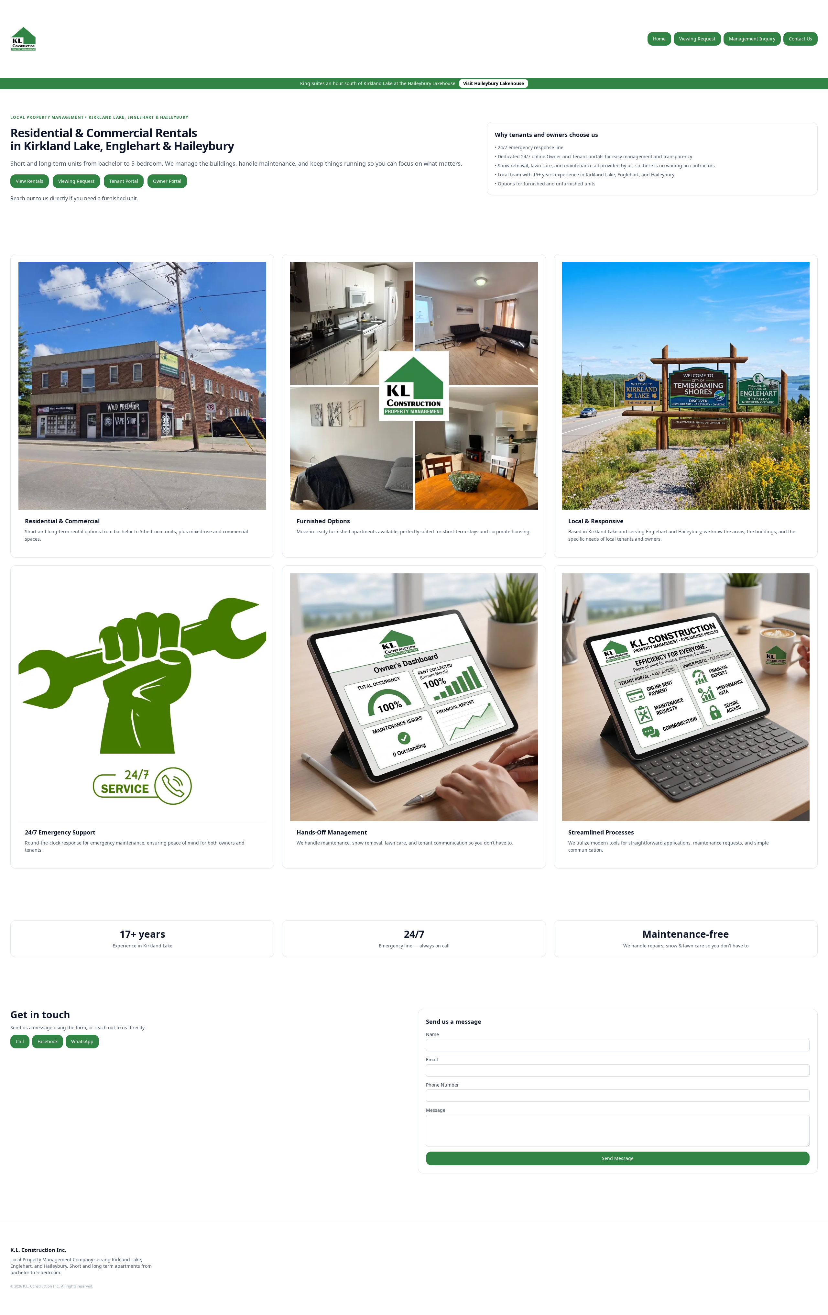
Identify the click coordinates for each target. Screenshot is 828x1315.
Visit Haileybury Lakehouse (493, 83)
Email (432, 1059)
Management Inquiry (752, 39)
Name (432, 1034)
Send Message (618, 1158)
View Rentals (29, 181)
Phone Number (442, 1085)
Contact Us (800, 39)
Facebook (48, 1041)
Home (659, 39)
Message (435, 1110)
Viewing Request (697, 39)
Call (20, 1041)
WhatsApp (82, 1041)
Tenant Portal (123, 181)
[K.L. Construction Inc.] (36, 39)
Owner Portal (167, 181)
